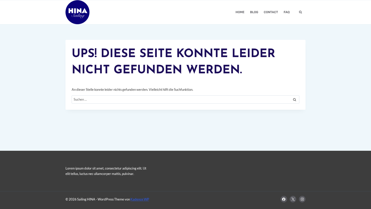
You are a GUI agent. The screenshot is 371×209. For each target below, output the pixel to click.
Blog (254, 12)
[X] (293, 199)
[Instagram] (302, 199)
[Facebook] (284, 199)
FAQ (287, 12)
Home (240, 12)
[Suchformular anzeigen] (300, 12)
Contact (271, 12)
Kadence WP (139, 199)
